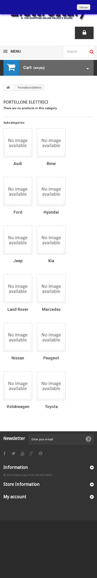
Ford (18, 212)
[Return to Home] (8, 87)
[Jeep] (17, 240)
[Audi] (17, 142)
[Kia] (51, 240)
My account (14, 496)
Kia (51, 260)
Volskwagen (18, 406)
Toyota (51, 406)
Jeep (18, 260)
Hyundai (51, 212)
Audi (18, 163)
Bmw (51, 163)
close (83, 7)
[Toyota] (51, 385)
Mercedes (51, 309)
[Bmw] (51, 142)
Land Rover (17, 309)
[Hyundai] (51, 191)
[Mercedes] (51, 288)
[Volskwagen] (17, 385)
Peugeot (51, 358)
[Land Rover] (17, 288)
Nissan (18, 358)
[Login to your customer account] (84, 33)
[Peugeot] (51, 337)
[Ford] (17, 191)
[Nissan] (17, 337)
